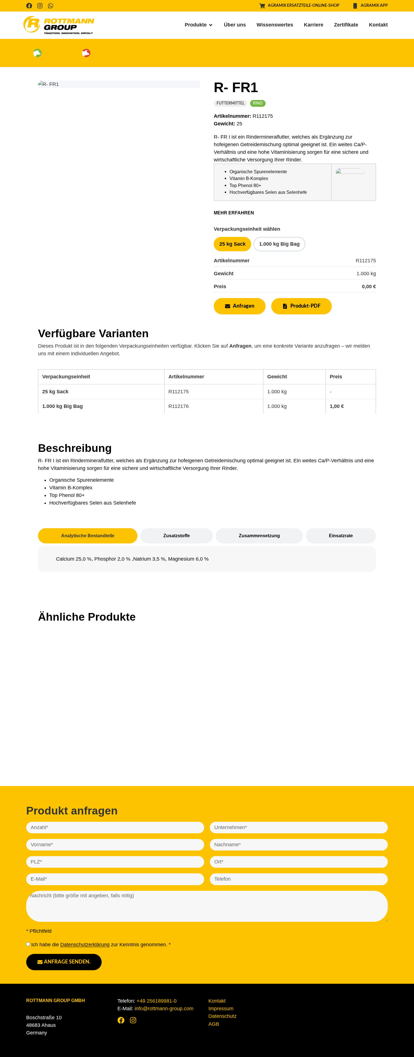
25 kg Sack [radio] (232, 244)
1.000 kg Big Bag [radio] (279, 244)
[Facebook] (29, 6)
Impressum (220, 1008)
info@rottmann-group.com (164, 1008)
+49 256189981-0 (157, 1001)
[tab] (87, 535)
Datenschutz (222, 1016)
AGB (213, 1024)
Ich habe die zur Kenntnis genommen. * (101, 945)
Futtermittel (230, 103)
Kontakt (217, 1001)
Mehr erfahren (234, 212)
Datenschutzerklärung (85, 945)
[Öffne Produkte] (210, 25)
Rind (258, 103)
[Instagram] (40, 6)
